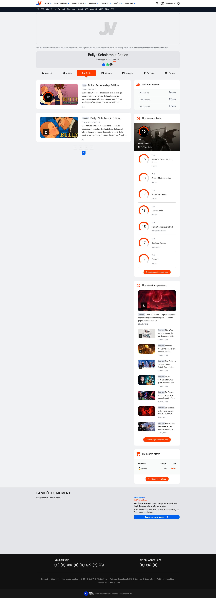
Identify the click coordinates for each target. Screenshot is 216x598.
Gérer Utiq (149, 579)
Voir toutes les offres (157, 479)
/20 (174, 92)
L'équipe (54, 579)
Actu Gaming (60, 3)
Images (129, 73)
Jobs (118, 582)
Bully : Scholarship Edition (68, 48)
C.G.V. (91, 579)
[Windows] (155, 564)
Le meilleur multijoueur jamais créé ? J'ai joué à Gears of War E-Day (166, 411)
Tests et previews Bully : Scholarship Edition (93, 48)
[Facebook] (56, 564)
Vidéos (117, 3)
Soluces (150, 73)
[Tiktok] (88, 564)
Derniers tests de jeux (50, 48)
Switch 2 (61, 9)
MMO (101, 9)
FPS (112, 9)
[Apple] (148, 564)
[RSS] (82, 564)
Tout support (101, 59)
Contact (44, 579)
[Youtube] (76, 564)
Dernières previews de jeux (157, 439)
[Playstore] (142, 564)
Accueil (39, 48)
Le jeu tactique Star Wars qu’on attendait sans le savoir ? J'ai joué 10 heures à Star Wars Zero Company (166, 380)
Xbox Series (51, 9)
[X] (63, 564)
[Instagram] (69, 564)
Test (144, 142)
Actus (69, 73)
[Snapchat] (101, 564)
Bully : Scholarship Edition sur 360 (122, 48)
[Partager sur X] (111, 64)
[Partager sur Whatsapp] (107, 64)
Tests (88, 73)
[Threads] (95, 564)
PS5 (42, 9)
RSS (111, 582)
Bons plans (78, 3)
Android (93, 9)
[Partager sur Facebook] (103, 64)
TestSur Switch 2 (159, 243)
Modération (102, 579)
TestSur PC (161, 178)
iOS (86, 9)
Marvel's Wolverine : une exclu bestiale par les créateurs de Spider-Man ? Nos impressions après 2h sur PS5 (167, 349)
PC (37, 9)
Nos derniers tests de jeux (157, 272)
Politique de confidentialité (121, 579)
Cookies (138, 579)
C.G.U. (83, 579)
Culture (105, 3)
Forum (171, 73)
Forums (129, 3)
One (74, 9)
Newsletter (102, 582)
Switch (80, 9)
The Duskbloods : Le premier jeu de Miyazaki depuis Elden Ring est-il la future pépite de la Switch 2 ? (156, 317)
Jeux (47, 3)
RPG (107, 9)
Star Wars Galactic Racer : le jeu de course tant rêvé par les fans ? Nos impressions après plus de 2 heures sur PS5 (165, 333)
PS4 (68, 9)
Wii (118, 59)
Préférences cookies (165, 579)
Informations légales (69, 579)
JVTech (92, 3)
